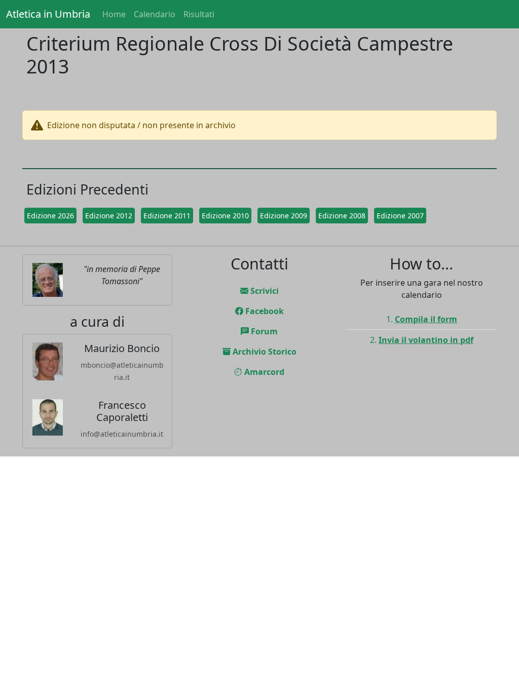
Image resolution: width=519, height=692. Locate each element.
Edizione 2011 (167, 215)
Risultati (198, 14)
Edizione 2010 (225, 215)
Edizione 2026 (50, 215)
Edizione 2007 (400, 215)
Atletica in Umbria (48, 14)
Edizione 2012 (108, 215)
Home (114, 14)
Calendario (154, 14)
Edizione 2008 (341, 215)
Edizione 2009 (283, 215)
